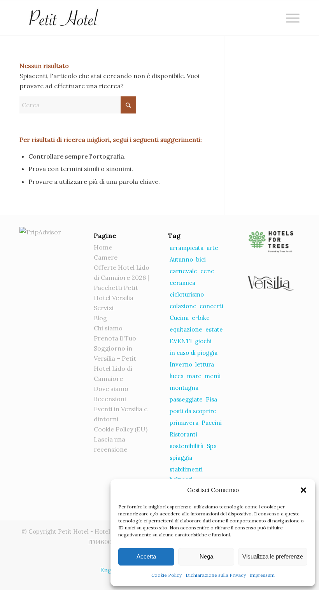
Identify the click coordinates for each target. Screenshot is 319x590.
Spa (212, 446)
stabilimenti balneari (186, 474)
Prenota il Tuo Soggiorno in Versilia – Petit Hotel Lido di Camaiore (115, 358)
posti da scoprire (193, 411)
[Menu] (289, 17)
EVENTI (181, 341)
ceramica (182, 282)
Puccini (212, 422)
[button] (303, 490)
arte (212, 247)
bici (201, 259)
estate (214, 329)
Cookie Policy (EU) (120, 429)
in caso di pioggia (193, 352)
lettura (204, 364)
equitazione (186, 329)
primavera (184, 422)
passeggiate (186, 399)
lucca (177, 376)
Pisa (211, 399)
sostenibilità (186, 446)
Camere (105, 257)
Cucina (179, 317)
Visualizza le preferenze (272, 556)
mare (194, 376)
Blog (100, 318)
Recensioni (110, 399)
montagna (184, 387)
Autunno (181, 259)
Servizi (104, 308)
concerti (211, 306)
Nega (206, 556)
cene (207, 271)
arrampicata (186, 247)
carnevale (183, 271)
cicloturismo (187, 294)
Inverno (181, 364)
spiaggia (181, 457)
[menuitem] (289, 17)
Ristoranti (183, 434)
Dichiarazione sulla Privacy (216, 575)
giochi (203, 341)
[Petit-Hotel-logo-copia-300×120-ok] (63, 17)
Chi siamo (108, 328)
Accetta (146, 556)
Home (103, 247)
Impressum (262, 575)
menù (213, 376)
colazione (183, 306)
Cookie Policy (166, 575)
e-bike (201, 317)
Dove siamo (111, 389)
